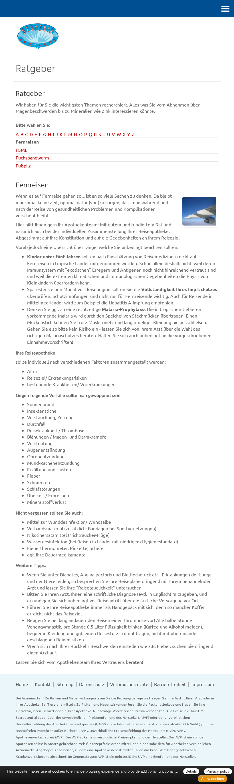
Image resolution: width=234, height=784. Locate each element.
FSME (21, 150)
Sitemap (65, 684)
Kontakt (43, 684)
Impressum (202, 684)
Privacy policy (218, 771)
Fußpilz (23, 165)
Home (22, 684)
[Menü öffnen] (225, 8)
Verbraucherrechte (129, 684)
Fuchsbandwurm (32, 157)
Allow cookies (212, 779)
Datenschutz (91, 684)
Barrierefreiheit (170, 684)
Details (191, 771)
